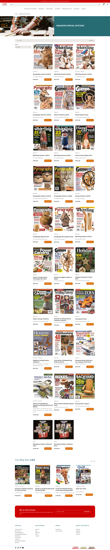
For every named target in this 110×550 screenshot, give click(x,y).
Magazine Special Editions (24, 14)
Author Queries (59, 531)
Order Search (18, 536)
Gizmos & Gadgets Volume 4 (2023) (63, 278)
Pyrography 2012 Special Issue (63, 236)
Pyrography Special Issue (41, 236)
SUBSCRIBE (86, 511)
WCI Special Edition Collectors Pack (63, 445)
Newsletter (37, 532)
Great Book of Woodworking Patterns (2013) (63, 361)
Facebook (78, 529)
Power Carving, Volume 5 (41, 319)
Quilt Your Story (81, 488)
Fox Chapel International (20, 541)
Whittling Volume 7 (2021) (41, 155)
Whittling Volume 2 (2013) (83, 236)
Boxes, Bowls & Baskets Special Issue (64, 404)
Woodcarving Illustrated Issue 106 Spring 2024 (44, 489)
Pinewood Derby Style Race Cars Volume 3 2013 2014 (83, 361)
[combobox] (55, 4)
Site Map (17, 542)
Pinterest (78, 532)
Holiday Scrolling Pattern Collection (41, 361)
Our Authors (58, 529)
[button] (30, 9)
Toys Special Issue (81, 319)
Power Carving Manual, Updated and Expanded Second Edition (43, 405)
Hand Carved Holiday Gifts (83, 155)
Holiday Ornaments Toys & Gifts (83, 278)
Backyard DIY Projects (82, 403)
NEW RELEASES (49, 8)
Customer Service (18, 529)
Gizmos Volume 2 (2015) (61, 115)
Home (16, 14)
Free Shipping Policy (19, 532)
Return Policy (18, 531)
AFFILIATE (84, 8)
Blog (36, 531)
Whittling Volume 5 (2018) (83, 74)
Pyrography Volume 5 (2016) (42, 115)
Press (36, 534)
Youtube (78, 534)
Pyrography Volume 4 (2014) (42, 196)
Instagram (78, 531)
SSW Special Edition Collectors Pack (42, 445)
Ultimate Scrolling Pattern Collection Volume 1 (62, 319)
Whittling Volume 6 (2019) (62, 74)
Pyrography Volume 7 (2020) (63, 196)
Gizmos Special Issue (81, 115)
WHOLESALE (76, 8)
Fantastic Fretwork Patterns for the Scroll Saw (24, 489)
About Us (37, 529)
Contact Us (17, 539)
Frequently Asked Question (20, 534)
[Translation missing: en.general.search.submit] (99, 5)
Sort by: (16, 44)
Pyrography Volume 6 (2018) (42, 74)
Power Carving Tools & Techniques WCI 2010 (40, 278)
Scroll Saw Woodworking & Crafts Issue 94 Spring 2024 (64, 489)
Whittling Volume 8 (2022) (62, 155)
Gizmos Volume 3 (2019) (82, 196)
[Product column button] (17, 41)
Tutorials (37, 536)
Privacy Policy (18, 537)
